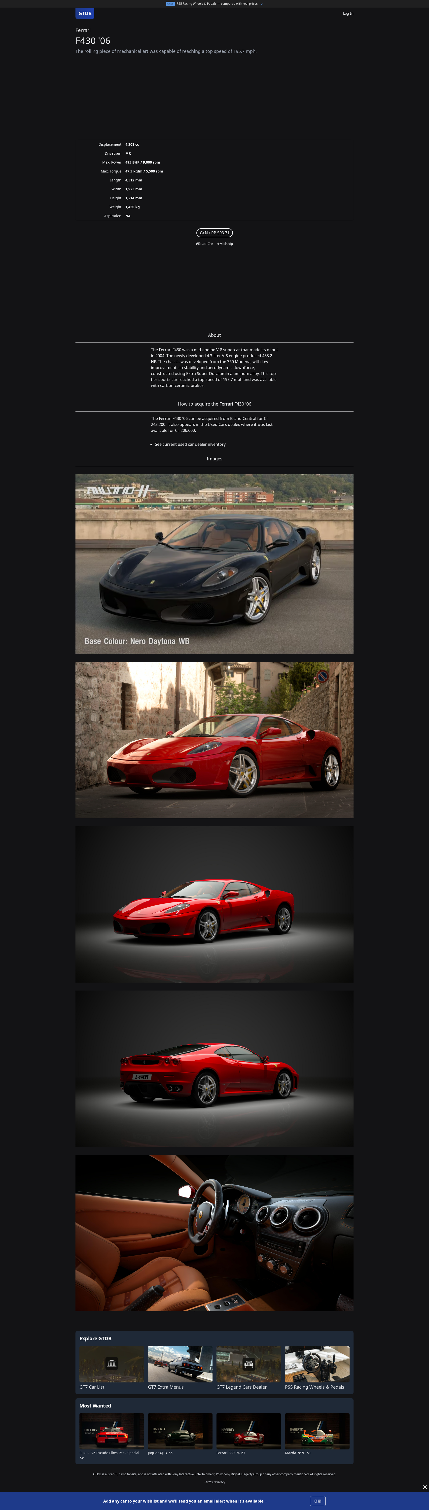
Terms (208, 1482)
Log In (348, 13)
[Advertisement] (214, 97)
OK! (318, 1501)
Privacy (220, 1482)
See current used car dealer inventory (190, 444)
